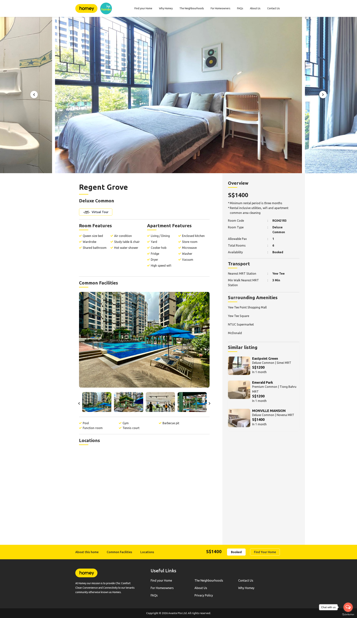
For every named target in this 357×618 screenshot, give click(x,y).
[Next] (323, 94)
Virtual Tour (99, 212)
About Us (255, 8)
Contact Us (273, 8)
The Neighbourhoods (191, 8)
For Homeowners (220, 8)
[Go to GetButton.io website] (348, 614)
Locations (147, 552)
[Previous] (34, 94)
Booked (236, 552)
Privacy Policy (203, 595)
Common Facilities (119, 552)
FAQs (240, 8)
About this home (87, 552)
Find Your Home (265, 552)
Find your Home (143, 8)
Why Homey (166, 8)
